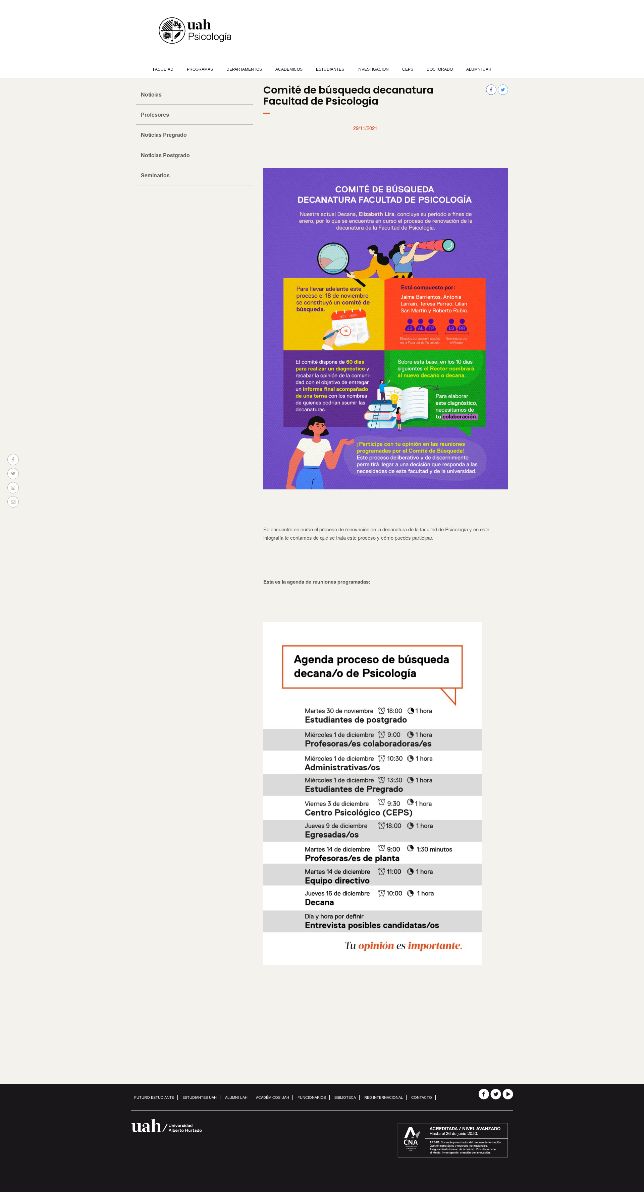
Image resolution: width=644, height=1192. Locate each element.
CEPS (407, 69)
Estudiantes (330, 69)
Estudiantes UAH (199, 1097)
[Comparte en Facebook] (13, 459)
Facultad (163, 69)
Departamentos (244, 69)
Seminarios (155, 175)
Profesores (155, 114)
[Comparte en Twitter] (13, 473)
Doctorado (440, 69)
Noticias (151, 94)
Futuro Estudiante (154, 1097)
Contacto (421, 1097)
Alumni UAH (478, 69)
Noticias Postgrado (165, 155)
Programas (200, 69)
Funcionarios (312, 1097)
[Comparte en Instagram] (13, 487)
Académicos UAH (272, 1097)
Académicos (289, 69)
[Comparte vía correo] (13, 502)
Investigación (373, 69)
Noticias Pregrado (164, 134)
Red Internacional (383, 1097)
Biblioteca (345, 1097)
